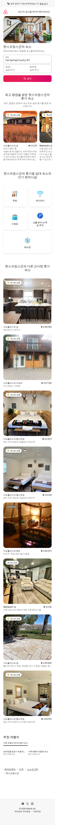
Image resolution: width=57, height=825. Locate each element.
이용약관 (37, 811)
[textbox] (15, 70)
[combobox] (27, 60)
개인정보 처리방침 (22, 811)
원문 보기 (44, 3)
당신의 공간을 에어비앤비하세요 (34, 11)
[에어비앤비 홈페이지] (5, 11)
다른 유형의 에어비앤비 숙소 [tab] (15, 743)
